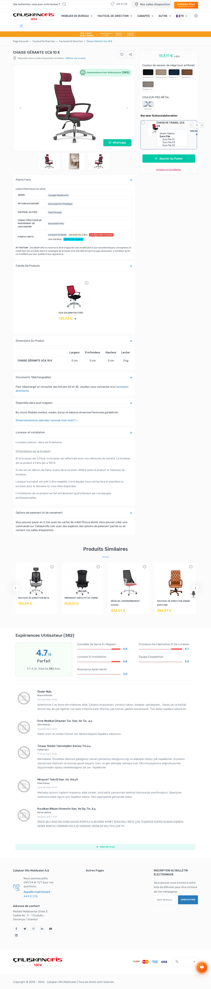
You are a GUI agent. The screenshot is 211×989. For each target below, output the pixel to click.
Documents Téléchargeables (33, 377)
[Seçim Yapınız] (171, 133)
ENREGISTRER (188, 899)
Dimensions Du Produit (30, 340)
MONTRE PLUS (107, 847)
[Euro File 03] (171, 142)
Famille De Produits (28, 265)
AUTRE (163, 16)
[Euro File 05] (171, 145)
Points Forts (23, 179)
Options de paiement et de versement (39, 512)
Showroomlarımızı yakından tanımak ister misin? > (46, 420)
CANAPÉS (143, 16)
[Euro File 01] (171, 139)
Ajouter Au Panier (171, 158)
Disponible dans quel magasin (34, 402)
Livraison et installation (30, 432)
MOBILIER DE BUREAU (75, 16)
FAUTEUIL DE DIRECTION (113, 16)
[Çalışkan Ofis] (37, 961)
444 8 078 (121, 4)
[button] (182, 16)
